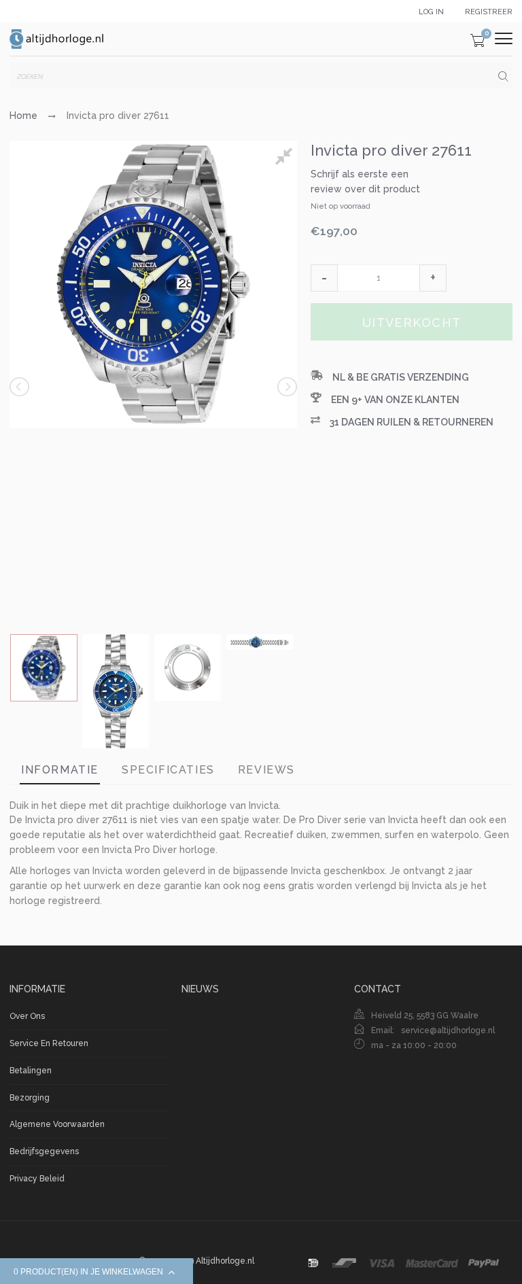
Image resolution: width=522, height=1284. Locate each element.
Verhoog (433, 278)
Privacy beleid (37, 1178)
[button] (324, 278)
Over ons (27, 1016)
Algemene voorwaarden (57, 1124)
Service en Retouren (49, 1043)
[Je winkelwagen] (477, 42)
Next (286, 387)
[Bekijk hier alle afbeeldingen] (286, 158)
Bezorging (30, 1098)
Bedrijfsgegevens (44, 1151)
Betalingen (31, 1070)
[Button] (503, 38)
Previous (20, 387)
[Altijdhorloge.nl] (57, 39)
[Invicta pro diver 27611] (44, 668)
